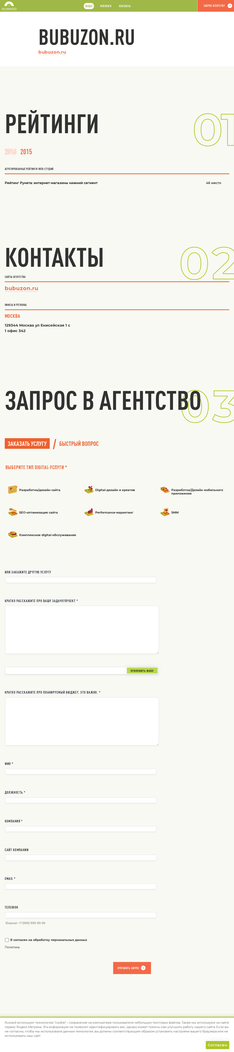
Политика (12, 947)
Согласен (218, 1045)
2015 (26, 151)
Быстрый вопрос (79, 443)
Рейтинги (106, 6)
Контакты (125, 6)
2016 (10, 151)
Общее (89, 6)
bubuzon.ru (52, 52)
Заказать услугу (27, 443)
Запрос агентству (214, 5)
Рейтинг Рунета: (51, 183)
